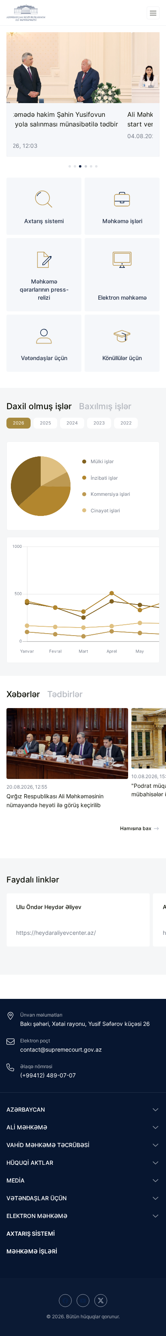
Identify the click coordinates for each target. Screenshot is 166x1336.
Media (15, 1180)
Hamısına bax (135, 828)
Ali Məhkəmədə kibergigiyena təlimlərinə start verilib (77, 119)
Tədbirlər (65, 694)
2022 (126, 423)
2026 (18, 423)
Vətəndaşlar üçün (36, 1198)
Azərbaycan (25, 1109)
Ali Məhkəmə (26, 1127)
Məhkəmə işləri (31, 1251)
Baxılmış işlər (105, 406)
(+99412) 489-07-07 (48, 1075)
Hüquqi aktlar (29, 1162)
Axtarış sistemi (30, 1233)
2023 (99, 423)
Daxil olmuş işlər (39, 406)
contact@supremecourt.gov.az (61, 1049)
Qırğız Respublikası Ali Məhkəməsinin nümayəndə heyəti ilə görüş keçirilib (55, 800)
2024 (72, 423)
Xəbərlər (23, 694)
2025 (45, 423)
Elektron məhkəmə (36, 1215)
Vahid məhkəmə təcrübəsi (47, 1144)
